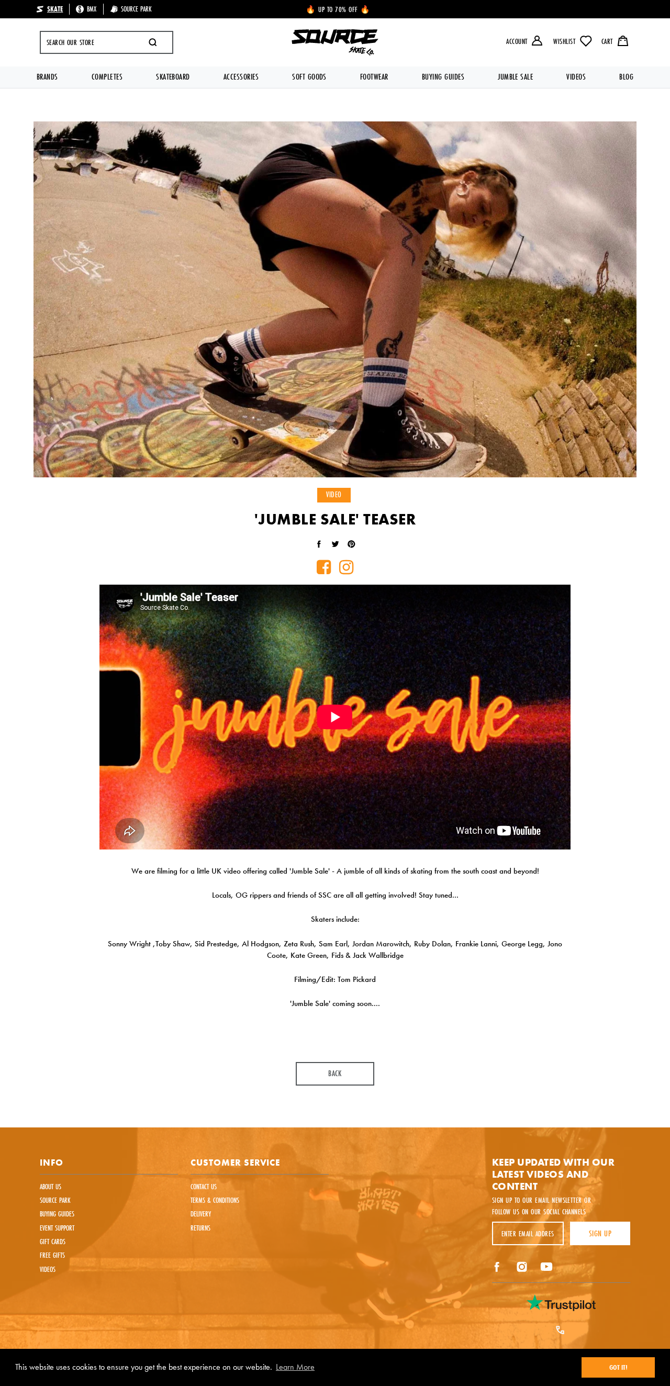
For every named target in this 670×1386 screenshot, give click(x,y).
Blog (626, 76)
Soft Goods (309, 76)
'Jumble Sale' (309, 871)
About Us (50, 1186)
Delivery (201, 1214)
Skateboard (173, 76)
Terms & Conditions (215, 1200)
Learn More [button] (295, 1366)
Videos (576, 76)
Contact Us (204, 1186)
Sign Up (600, 1233)
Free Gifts (52, 1255)
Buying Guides (443, 76)
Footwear (374, 76)
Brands (47, 76)
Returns (200, 1228)
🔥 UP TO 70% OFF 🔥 (338, 9)
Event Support (57, 1228)
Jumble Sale (515, 76)
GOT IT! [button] (618, 1367)
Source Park (55, 1200)
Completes (107, 76)
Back (335, 1073)
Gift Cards (52, 1241)
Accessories (241, 76)
